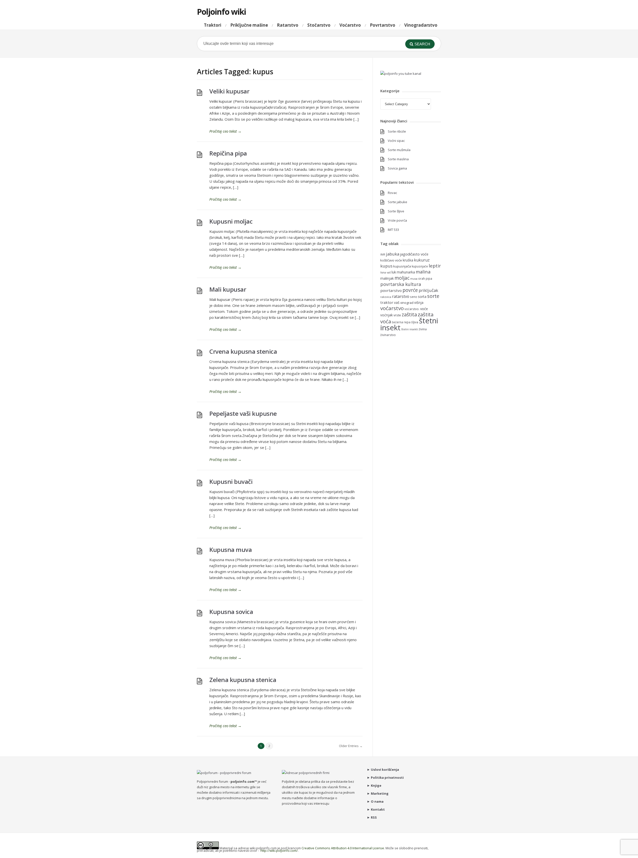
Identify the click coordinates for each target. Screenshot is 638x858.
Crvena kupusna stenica (243, 351)
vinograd (406, 302)
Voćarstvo (350, 25)
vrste (397, 315)
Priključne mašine (249, 25)
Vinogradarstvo (420, 25)
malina (423, 271)
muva (413, 278)
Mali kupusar (227, 289)
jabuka (392, 254)
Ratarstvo (287, 25)
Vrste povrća (397, 220)
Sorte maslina (398, 159)
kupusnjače (420, 266)
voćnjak (386, 315)
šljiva (414, 322)
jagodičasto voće (414, 254)
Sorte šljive (396, 211)
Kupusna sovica (231, 611)
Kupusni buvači (230, 481)
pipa (429, 278)
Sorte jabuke (397, 202)
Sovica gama (397, 168)
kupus (386, 266)
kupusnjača (402, 266)
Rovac (392, 192)
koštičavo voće (391, 260)
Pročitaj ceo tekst (225, 131)
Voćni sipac (396, 140)
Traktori (212, 25)
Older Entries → (351, 746)
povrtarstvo (391, 290)
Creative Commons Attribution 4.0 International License (343, 848)
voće (424, 308)
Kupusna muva (230, 549)
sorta (422, 296)
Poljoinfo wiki (221, 11)
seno (413, 297)
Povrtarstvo (382, 25)
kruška (408, 260)
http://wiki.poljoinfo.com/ (279, 850)
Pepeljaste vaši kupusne (243, 413)
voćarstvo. (411, 309)
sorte (433, 296)
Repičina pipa (228, 153)
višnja (418, 302)
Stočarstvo (318, 25)
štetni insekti (409, 329)
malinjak (387, 278)
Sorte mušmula (399, 150)
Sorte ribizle (397, 131)
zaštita (409, 314)
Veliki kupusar (229, 91)
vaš (396, 302)
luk (394, 272)
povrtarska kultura (400, 284)
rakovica (385, 297)
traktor (386, 302)
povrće (410, 290)
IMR (382, 254)
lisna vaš (385, 272)
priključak (428, 290)
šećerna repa (401, 322)
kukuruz (422, 260)
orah (421, 278)
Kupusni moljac (230, 221)
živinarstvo (388, 335)
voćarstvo (392, 308)
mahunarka (406, 272)
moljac (402, 277)
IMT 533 (393, 229)
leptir (435, 265)
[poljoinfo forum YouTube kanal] (400, 73)
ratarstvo (400, 296)
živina (423, 329)
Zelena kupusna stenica (242, 680)
